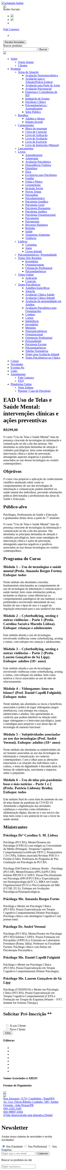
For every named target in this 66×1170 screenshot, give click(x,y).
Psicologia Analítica (36, 201)
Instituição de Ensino (37, 98)
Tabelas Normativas (36, 351)
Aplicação (31, 277)
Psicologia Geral (34, 204)
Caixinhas (31, 244)
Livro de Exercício (36, 141)
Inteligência (32, 321)
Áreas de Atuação (28, 72)
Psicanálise (31, 194)
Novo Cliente (17, 1029)
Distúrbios (31, 168)
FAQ (21, 380)
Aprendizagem (33, 155)
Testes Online (26, 274)
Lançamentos (25, 148)
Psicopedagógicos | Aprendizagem (36, 107)
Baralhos (23, 115)
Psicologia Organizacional (40, 214)
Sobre (14, 58)
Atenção (30, 291)
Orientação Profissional (38, 268)
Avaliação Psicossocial (38, 88)
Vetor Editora (25, 387)
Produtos (16, 68)
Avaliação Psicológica (38, 161)
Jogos (28, 248)
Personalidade (33, 341)
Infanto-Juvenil (34, 121)
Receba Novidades (15, 42)
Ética (28, 171)
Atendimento (18, 374)
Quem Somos (26, 62)
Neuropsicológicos (36, 331)
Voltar (8, 1033)
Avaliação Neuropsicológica (41, 75)
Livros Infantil (33, 251)
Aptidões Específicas (37, 287)
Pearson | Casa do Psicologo (34, 390)
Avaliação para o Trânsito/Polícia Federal (39, 80)
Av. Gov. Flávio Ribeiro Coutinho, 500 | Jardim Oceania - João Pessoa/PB (30, 1103)
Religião (30, 228)
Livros (21, 151)
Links (14, 370)
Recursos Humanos (36, 224)
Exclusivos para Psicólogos (41, 175)
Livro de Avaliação (36, 138)
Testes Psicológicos (29, 284)
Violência (30, 238)
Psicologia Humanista (37, 208)
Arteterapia (31, 158)
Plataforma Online (21, 384)
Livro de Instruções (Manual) (42, 145)
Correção (30, 281)
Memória (30, 327)
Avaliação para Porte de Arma (42, 85)
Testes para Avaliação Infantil (42, 354)
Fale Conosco (26, 377)
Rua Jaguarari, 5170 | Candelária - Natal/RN (29, 1098)
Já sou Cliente (17, 1025)
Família (29, 178)
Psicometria (32, 218)
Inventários (31, 261)
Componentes (26, 125)
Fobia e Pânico (34, 181)
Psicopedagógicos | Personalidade (37, 254)
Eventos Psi (17, 367)
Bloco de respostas (36, 128)
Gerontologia (33, 185)
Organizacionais (34, 264)
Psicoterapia (32, 221)
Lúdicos (22, 241)
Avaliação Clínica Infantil (40, 297)
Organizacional (34, 334)
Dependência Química (38, 165)
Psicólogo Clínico (35, 101)
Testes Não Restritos (30, 258)
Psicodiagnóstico (35, 198)
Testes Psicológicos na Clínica (42, 357)
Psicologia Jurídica (36, 211)
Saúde (28, 231)
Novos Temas (33, 191)
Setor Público (33, 111)
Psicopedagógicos (35, 271)
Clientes (22, 65)
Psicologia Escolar (36, 344)
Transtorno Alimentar (37, 234)
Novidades (17, 364)
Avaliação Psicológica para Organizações (40, 309)
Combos (30, 314)
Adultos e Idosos (35, 118)
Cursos (29, 317)
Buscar (43, 49)
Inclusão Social (34, 188)
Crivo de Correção (36, 131)
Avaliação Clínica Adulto (39, 294)
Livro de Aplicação (36, 135)
